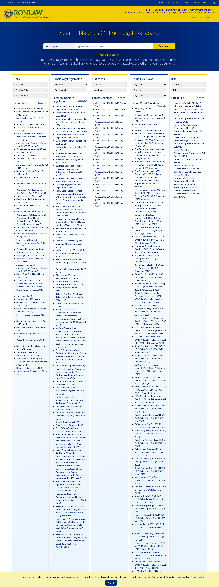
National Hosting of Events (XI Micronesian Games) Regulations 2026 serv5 (71, 253)
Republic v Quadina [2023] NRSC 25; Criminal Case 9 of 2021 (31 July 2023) (150, 418)
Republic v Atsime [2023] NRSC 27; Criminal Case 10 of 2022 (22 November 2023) (149, 358)
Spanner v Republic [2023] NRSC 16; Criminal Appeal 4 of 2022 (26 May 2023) (150, 517)
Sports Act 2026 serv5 (26, 240)
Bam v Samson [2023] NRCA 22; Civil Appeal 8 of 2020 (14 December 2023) (149, 268)
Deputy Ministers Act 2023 (29, 368)
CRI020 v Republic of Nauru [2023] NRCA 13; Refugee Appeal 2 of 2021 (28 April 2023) (150, 555)
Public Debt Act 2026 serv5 (29, 190)
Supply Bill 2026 (181, 150)
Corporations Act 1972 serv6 (30, 108)
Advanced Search (173, 2)
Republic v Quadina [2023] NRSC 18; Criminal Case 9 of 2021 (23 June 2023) (150, 471)
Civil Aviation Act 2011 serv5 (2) (31, 193)
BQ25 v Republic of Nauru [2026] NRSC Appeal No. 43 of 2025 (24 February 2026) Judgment (150, 164)
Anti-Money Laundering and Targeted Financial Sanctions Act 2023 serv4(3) (31, 361)
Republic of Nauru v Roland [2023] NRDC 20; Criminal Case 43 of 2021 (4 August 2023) (150, 389)
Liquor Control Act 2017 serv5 (30, 211)
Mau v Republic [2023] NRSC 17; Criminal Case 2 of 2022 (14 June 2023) (150, 480)
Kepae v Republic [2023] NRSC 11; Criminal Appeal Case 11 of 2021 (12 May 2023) (149, 499)
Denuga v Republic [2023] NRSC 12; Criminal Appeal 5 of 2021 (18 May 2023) (150, 508)
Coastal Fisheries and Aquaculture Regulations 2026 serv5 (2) (70, 390)
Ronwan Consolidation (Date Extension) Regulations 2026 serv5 (69, 243)
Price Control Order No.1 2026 (70, 425)
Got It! (111, 583)
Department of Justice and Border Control (193, 12)
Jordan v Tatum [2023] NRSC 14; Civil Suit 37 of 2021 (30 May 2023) (149, 527)
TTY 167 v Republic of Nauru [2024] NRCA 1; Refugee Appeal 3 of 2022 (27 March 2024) (150, 230)
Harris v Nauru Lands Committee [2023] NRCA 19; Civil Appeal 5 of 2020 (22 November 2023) (150, 321)
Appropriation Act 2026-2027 (30, 124)
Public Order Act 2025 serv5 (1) (31, 215)
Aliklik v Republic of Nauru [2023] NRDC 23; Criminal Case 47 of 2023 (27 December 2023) (150, 286)
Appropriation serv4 (25, 265)
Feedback (195, 2)
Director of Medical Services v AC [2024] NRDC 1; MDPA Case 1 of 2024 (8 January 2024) (150, 239)
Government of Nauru (201, 9)
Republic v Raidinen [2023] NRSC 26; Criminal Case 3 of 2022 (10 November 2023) (150, 349)
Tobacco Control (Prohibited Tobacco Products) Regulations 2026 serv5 (70, 297)
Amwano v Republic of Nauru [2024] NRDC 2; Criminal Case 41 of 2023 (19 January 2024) (150, 249)
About (186, 2)
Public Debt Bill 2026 (183, 165)
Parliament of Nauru (176, 9)
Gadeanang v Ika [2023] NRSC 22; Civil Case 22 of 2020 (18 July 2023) (150, 433)
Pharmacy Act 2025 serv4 (28, 299)
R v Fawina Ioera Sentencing (148, 130)
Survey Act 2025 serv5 (27, 296)
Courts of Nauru (133, 12)
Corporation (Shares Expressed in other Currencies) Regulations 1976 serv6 (71, 122)
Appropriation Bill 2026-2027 (187, 103)
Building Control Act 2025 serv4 (31, 255)
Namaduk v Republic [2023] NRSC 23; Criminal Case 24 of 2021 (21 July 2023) (150, 408)
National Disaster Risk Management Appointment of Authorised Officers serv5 (69, 400)
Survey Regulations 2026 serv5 (70, 422)
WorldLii (158, 9)
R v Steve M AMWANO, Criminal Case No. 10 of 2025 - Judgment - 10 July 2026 (150, 143)
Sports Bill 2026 (181, 175)
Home (160, 2)
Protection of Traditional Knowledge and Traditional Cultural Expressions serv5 (28, 221)
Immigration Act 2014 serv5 (29, 196)
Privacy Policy (197, 577)
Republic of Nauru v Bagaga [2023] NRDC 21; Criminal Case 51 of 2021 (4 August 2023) (150, 380)
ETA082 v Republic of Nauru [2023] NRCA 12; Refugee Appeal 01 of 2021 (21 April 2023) (150, 564)
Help (213, 2)
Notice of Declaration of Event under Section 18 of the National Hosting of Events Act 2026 (71, 222)
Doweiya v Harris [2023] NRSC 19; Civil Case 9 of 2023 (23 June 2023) (150, 489)
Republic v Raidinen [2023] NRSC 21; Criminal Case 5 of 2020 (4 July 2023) (150, 443)
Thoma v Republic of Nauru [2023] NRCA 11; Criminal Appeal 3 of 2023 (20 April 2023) (150, 546)
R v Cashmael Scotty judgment (149, 115)
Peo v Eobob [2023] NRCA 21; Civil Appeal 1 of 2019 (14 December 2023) (148, 258)
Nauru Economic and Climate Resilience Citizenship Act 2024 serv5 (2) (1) (31, 136)
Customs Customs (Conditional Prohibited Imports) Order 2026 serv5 (70, 415)
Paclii (147, 9)
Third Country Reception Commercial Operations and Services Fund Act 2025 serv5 (30, 283)
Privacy (205, 2)
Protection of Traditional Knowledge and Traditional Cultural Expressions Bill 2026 (188, 187)
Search (164, 46)
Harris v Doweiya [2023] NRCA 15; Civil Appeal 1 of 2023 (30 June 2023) (150, 461)
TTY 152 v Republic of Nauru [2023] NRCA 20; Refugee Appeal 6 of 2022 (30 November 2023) (150, 330)
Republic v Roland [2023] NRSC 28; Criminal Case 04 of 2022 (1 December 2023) (149, 277)
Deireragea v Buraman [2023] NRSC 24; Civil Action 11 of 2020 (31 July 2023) (150, 452)
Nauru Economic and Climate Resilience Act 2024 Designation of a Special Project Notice (71, 437)
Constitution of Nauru (156, 12)
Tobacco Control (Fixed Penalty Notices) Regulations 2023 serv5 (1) (71, 262)
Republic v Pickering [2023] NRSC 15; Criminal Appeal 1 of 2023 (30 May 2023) (150, 536)
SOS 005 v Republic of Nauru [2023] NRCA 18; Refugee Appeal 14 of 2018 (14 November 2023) (150, 339)
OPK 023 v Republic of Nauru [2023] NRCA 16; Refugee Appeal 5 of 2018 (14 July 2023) (150, 399)
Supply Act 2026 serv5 (26, 155)
